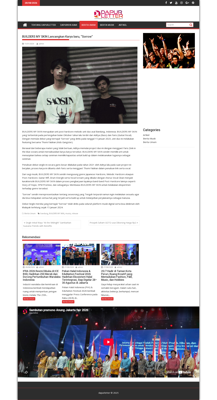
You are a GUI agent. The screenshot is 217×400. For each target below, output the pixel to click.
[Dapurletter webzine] (25, 24)
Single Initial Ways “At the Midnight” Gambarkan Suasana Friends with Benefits (47, 224)
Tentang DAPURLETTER (43, 25)
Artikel (123, 25)
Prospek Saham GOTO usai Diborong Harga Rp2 (113, 222)
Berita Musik (107, 25)
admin (41, 43)
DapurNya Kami (68, 25)
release (75, 213)
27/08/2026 (69, 267)
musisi (68, 213)
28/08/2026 (30, 267)
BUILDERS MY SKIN (56, 213)
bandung (44, 213)
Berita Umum (89, 25)
